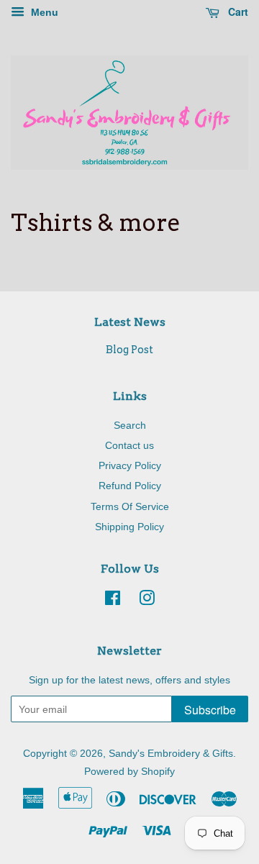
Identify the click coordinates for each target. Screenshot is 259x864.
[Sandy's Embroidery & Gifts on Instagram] (147, 600)
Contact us (129, 445)
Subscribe (210, 709)
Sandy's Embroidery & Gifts (171, 753)
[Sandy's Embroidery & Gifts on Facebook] (112, 600)
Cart (236, 11)
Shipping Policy (129, 526)
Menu (43, 12)
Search (130, 425)
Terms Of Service (130, 506)
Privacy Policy (130, 465)
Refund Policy (130, 485)
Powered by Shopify (129, 771)
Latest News (129, 322)
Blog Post (129, 349)
